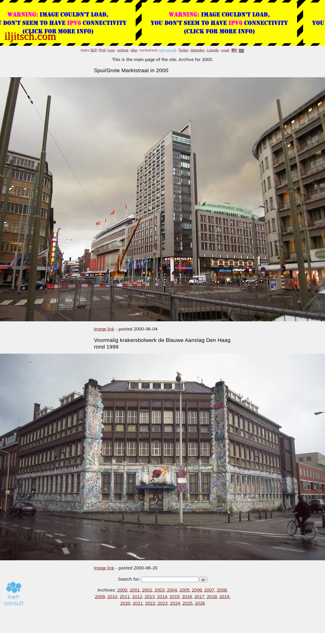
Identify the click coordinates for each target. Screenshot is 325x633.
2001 (134, 590)
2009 (100, 596)
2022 (150, 603)
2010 (112, 596)
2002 (147, 590)
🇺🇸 (234, 51)
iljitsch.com (30, 36)
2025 (187, 603)
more (111, 50)
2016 (187, 596)
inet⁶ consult (167, 50)
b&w (134, 50)
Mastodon (198, 50)
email (225, 50)
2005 (184, 590)
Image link (104, 328)
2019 (224, 596)
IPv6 (102, 50)
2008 (222, 590)
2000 (122, 590)
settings (122, 50)
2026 (200, 603)
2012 (137, 596)
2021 (138, 603)
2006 (197, 590)
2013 (149, 596)
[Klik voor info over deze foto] (162, 457)
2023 (162, 603)
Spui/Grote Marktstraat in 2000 (131, 70)
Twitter (183, 50)
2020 (125, 603)
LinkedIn (213, 50)
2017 (199, 596)
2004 (172, 590)
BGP (94, 50)
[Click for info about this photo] (162, 199)
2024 (175, 603)
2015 (174, 596)
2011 (125, 596)
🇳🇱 (241, 51)
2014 (162, 596)
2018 (212, 596)
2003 (159, 590)
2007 (209, 590)
